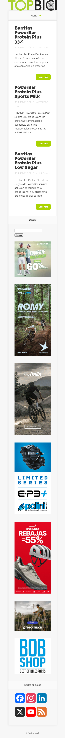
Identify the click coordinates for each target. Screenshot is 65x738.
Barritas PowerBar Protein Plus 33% (28, 34)
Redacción (26, 47)
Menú (34, 16)
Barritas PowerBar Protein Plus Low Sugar (28, 160)
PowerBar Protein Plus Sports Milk (28, 92)
